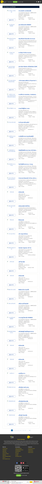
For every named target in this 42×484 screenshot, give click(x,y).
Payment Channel (30, 452)
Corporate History (5, 448)
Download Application (25, 465)
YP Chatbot (17, 453)
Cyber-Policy (4, 451)
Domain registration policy (6, 458)
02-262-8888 (15, 1)
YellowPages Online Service (19, 449)
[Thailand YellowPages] (19, 463)
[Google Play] (30, 470)
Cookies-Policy (5, 452)
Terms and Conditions (6, 453)
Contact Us (30, 446)
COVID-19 (4, 457)
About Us (4, 446)
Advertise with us (30, 449)
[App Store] (30, 468)
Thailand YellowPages (21, 439)
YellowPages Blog (17, 451)
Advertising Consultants (31, 448)
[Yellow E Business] (17, 463)
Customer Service (30, 451)
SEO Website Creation (18, 456)
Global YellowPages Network (7, 456)
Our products (17, 446)
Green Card (17, 452)
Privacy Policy (4, 449)
